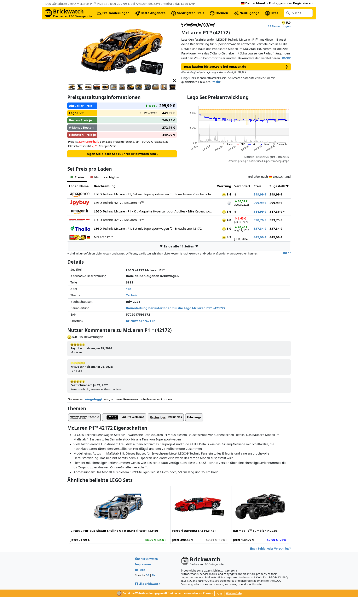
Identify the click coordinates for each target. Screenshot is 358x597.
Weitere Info (234, 593)
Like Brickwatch (149, 584)
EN (154, 575)
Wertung (224, 186)
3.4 (228, 194)
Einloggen (277, 3)
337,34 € (260, 228)
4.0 (228, 220)
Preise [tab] (79, 177)
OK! (219, 593)
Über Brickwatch (146, 559)
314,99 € (260, 211)
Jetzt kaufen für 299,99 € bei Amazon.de (236, 66)
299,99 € (260, 194)
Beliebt (140, 570)
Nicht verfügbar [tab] (107, 177)
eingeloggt (94, 399)
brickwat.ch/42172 (140, 321)
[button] (174, 80)
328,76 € (260, 220)
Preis (257, 186)
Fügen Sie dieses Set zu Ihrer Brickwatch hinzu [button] (122, 154)
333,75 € (276, 220)
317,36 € (276, 211)
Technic (132, 295)
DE (147, 575)
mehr (286, 58)
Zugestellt (278, 186)
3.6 (228, 211)
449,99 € (260, 237)
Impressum (143, 564)
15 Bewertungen (279, 26)
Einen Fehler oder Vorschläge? (270, 548)
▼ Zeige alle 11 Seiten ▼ (179, 246)
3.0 (228, 228)
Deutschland (255, 3)
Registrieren (303, 3)
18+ (129, 289)
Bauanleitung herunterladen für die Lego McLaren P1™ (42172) (175, 308)
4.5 (228, 237)
